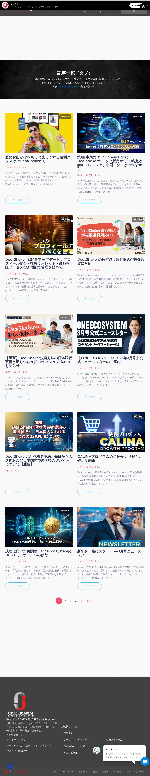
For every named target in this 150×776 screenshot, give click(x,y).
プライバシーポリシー (63, 771)
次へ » (89, 600)
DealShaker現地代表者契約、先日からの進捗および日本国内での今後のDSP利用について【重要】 (38, 460)
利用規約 (68, 732)
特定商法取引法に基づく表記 (107, 771)
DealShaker (66, 86)
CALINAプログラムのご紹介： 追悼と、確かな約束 (110, 458)
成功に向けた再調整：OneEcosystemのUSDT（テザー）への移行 (38, 553)
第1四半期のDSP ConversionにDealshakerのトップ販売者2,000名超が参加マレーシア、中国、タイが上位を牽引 (110, 163)
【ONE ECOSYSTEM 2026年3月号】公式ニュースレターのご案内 (110, 360)
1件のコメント (11, 470)
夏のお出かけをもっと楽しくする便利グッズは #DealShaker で (37, 159)
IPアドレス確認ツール (18, 750)
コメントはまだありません (16, 167)
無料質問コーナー (16, 735)
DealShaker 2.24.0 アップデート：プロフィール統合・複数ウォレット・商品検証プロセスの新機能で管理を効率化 (38, 263)
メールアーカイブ (16, 740)
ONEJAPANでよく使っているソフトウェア (29, 745)
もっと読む (17, 199)
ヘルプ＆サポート (73, 752)
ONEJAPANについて (74, 746)
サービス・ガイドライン (76, 739)
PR (75, 86)
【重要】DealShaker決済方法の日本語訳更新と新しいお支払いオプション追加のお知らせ (38, 362)
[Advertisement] (75, 37)
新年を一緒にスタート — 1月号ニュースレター (109, 553)
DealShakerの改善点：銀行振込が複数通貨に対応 (110, 261)
